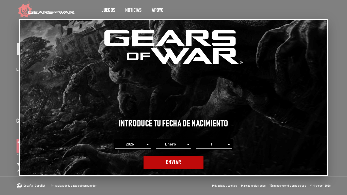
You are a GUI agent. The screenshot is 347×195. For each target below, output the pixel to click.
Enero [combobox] (170, 144)
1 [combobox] (211, 144)
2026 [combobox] (130, 144)
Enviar (173, 162)
